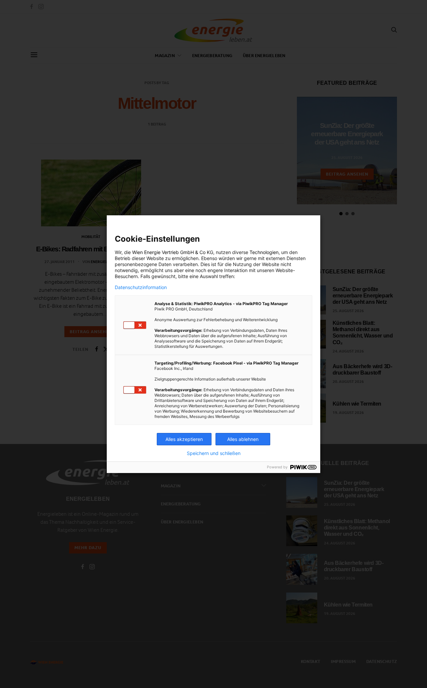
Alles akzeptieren (184, 439)
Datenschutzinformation (141, 287)
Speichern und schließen (214, 453)
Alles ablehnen (243, 439)
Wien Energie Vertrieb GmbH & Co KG (172, 252)
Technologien (264, 252)
